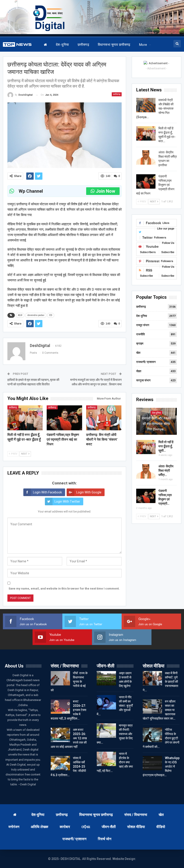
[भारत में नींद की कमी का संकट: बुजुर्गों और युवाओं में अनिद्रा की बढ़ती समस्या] (106, 702)
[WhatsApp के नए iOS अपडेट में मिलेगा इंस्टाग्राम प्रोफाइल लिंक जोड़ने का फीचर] (152, 763)
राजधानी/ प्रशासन (146, 362)
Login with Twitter (67, 501)
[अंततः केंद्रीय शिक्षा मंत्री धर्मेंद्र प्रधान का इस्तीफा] (146, 157)
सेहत (138, 371)
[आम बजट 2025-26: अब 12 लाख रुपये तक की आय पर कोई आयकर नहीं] (60, 735)
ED (50, 315)
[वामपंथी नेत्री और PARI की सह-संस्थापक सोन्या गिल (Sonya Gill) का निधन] (146, 105)
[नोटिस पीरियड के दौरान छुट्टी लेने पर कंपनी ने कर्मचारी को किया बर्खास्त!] (152, 735)
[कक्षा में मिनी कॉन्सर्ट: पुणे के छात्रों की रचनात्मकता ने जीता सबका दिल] (152, 678)
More (143, 45)
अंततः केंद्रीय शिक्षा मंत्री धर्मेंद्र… (165, 470)
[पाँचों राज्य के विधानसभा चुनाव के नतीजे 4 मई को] (60, 678)
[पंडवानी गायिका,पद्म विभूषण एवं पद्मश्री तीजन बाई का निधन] (64, 417)
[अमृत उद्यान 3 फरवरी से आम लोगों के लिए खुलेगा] (106, 678)
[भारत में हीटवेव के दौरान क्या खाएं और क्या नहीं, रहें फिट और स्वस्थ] (106, 759)
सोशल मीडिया (136, 827)
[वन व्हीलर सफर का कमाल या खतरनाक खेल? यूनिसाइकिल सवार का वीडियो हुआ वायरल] (152, 706)
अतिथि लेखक (39, 827)
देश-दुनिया (62, 45)
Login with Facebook (47, 492)
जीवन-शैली (109, 827)
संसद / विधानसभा (135, 815)
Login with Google (88, 492)
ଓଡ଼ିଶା (85, 827)
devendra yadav (35, 315)
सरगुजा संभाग (143, 380)
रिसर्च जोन (104, 839)
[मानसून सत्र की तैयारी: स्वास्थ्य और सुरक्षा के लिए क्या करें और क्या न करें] (106, 730)
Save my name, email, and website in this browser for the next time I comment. (64, 588)
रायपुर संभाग (142, 325)
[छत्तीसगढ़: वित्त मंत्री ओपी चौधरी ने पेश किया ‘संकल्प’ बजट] (104, 417)
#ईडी (20, 315)
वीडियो (160, 827)
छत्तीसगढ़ (83, 45)
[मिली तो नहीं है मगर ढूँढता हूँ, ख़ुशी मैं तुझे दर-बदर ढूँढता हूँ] (25, 417)
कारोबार (65, 827)
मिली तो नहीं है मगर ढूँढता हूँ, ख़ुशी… (165, 446)
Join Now (105, 191)
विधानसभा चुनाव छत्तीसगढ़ (114, 45)
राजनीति (140, 334)
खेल (138, 352)
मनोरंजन (14, 827)
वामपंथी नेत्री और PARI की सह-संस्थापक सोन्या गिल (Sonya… (156, 423)
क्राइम (139, 343)
